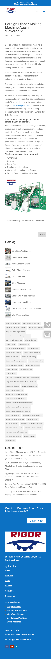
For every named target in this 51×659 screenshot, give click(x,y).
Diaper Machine (14, 607)
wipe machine (10, 440)
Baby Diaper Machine (36, 327)
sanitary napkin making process (16, 398)
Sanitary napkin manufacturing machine (19, 403)
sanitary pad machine (13, 415)
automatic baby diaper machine (16, 327)
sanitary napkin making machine (16, 394)
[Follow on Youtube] (12, 646)
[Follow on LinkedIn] (16, 646)
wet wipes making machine (33, 428)
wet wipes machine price (14, 428)
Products (9, 576)
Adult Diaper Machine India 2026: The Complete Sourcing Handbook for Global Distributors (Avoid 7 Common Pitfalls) (25, 455)
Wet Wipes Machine (16, 614)
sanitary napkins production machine (18, 411)
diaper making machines (32, 353)
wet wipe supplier (29, 436)
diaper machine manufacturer (15, 348)
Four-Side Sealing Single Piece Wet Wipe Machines (22, 378)
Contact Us (10, 596)
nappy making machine (29, 386)
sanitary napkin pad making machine (18, 407)
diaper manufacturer (12, 357)
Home (7, 570)
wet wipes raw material (13, 436)
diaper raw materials (32, 365)
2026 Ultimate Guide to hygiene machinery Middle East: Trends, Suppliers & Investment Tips (23, 466)
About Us (9, 591)
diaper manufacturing (29, 357)
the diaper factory (32, 419)
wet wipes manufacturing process (17, 432)
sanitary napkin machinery (14, 390)
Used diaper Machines (17, 618)
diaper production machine (14, 365)
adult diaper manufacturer (31, 323)
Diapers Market (11, 373)
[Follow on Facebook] (7, 646)
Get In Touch (36, 520)
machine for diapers (12, 386)
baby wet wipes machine (14, 340)
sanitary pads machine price (15, 419)
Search (42, 234)
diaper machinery (33, 348)
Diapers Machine (11, 369)
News (18, 36)
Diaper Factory (11, 344)
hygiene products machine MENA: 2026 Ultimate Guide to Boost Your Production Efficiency (22, 476)
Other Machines (14, 622)
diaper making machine (20, 105)
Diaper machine (24, 344)
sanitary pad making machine (32, 415)
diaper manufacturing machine (16, 361)
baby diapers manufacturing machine (18, 336)
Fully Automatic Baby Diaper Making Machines (21, 382)
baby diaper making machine (15, 332)
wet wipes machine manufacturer (32, 423)
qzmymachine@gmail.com (22, 634)
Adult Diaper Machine (13, 323)
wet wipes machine (12, 423)
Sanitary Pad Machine (17, 610)
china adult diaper (31, 340)
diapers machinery (26, 369)
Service (8, 586)
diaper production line (36, 361)
